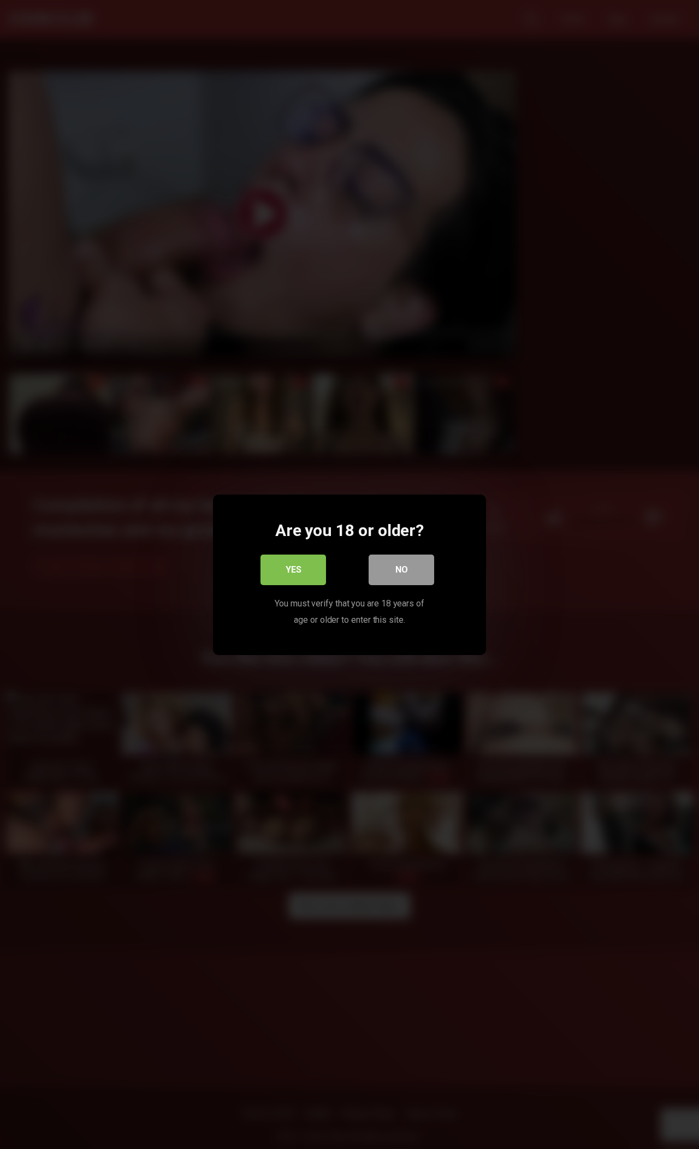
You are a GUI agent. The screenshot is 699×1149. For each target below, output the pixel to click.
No (401, 569)
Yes (293, 569)
